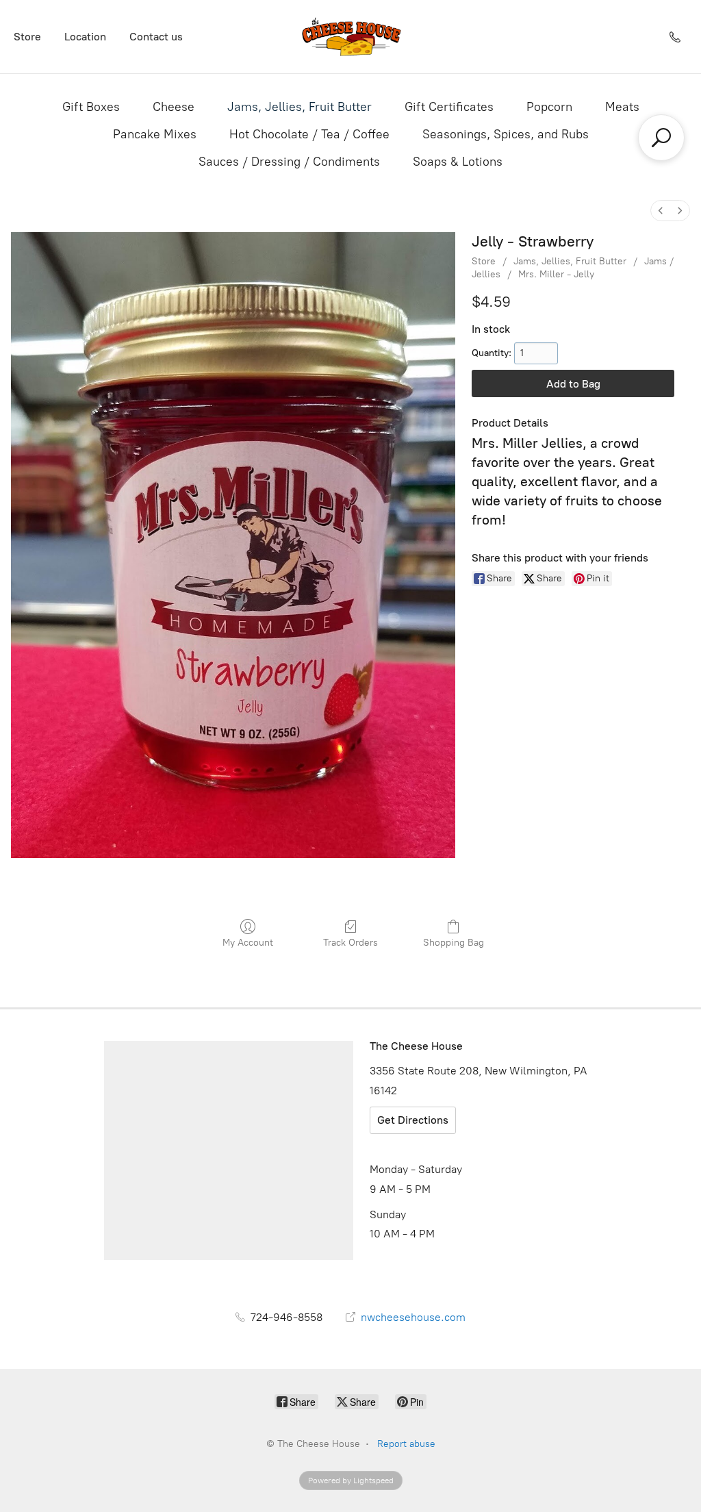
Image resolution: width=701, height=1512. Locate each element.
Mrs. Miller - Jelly (556, 274)
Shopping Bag (453, 942)
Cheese (173, 106)
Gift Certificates (449, 106)
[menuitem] (660, 210)
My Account (247, 942)
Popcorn (549, 106)
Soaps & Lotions (457, 161)
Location (85, 36)
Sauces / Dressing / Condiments (289, 161)
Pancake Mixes (154, 134)
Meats (622, 106)
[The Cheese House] (350, 36)
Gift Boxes (91, 106)
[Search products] (661, 137)
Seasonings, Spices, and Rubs (505, 134)
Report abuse (406, 1444)
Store (27, 36)
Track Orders (350, 942)
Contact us (156, 36)
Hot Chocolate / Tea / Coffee (309, 134)
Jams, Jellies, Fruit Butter (299, 106)
